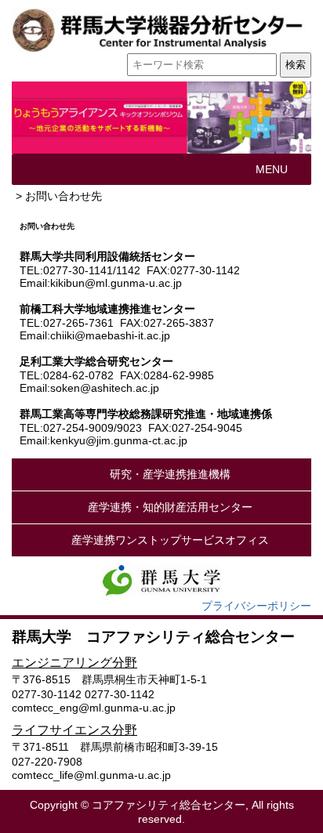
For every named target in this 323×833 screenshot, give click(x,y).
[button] (272, 169)
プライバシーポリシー (256, 605)
